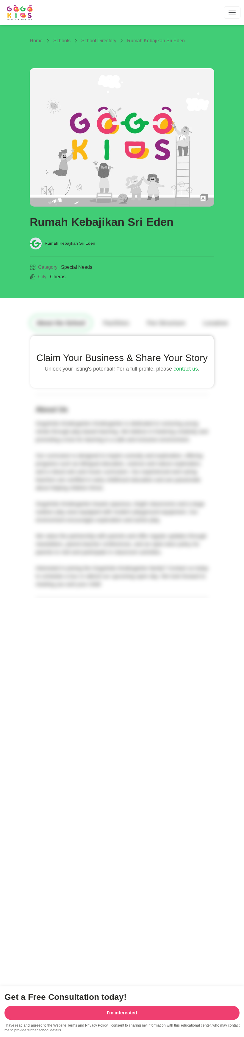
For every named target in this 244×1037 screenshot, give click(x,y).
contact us (185, 369)
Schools (62, 40)
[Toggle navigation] (232, 12)
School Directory (98, 40)
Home (36, 40)
